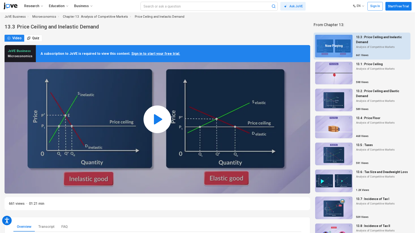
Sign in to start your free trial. (155, 54)
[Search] (273, 6)
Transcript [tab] (46, 227)
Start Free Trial (398, 6)
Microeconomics (44, 16)
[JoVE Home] (10, 6)
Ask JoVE (296, 6)
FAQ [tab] (64, 227)
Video (17, 38)
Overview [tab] (24, 227)
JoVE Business (15, 16)
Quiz (35, 38)
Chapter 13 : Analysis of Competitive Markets (95, 16)
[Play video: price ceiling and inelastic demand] (157, 119)
